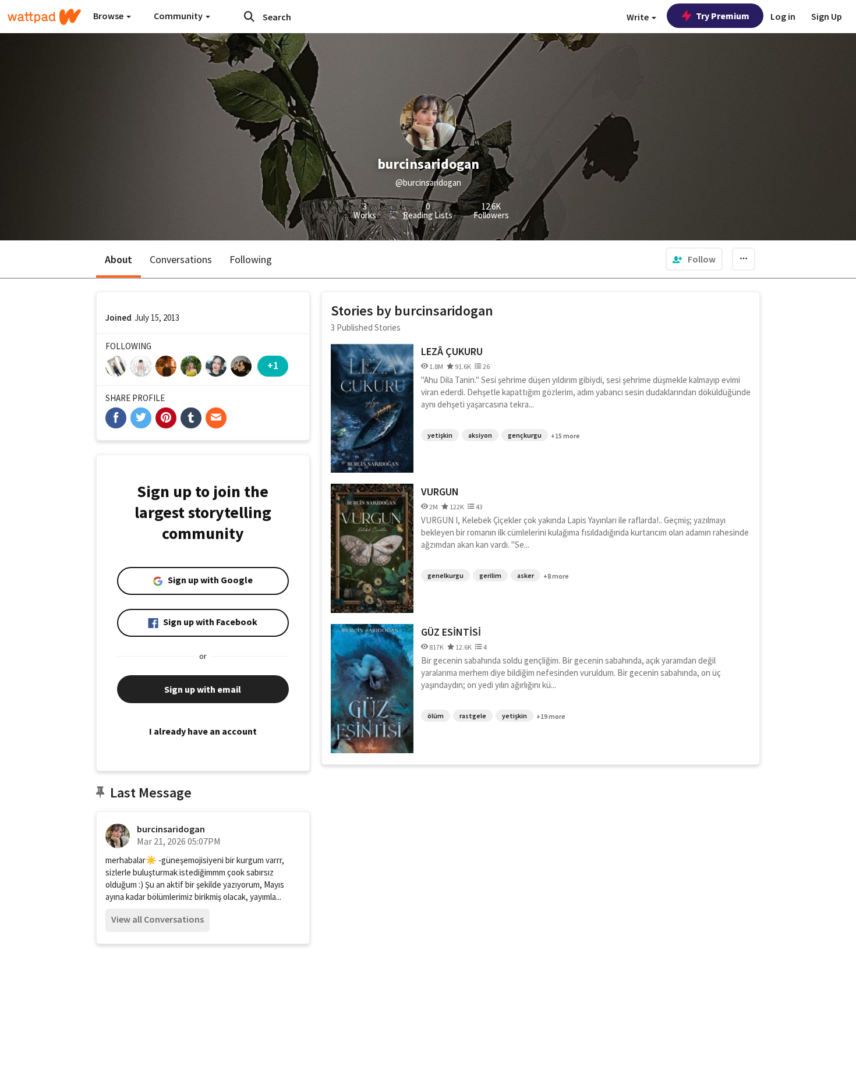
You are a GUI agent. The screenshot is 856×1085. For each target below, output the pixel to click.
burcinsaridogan (171, 829)
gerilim (490, 575)
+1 (272, 365)
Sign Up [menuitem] (826, 16)
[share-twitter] (140, 417)
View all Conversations (157, 919)
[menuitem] (694, 259)
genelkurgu (445, 575)
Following (250, 259)
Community (179, 16)
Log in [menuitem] (782, 16)
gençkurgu (525, 435)
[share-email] (216, 417)
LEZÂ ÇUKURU (452, 351)
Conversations (181, 259)
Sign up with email (202, 689)
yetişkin (439, 435)
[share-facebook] (115, 417)
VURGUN (440, 491)
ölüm (435, 715)
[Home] (44, 17)
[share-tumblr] (191, 417)
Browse (109, 16)
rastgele (472, 715)
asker (525, 575)
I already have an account (203, 731)
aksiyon (480, 435)
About (118, 259)
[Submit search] (249, 16)
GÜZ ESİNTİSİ (451, 632)
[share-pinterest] (165, 417)
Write (638, 17)
